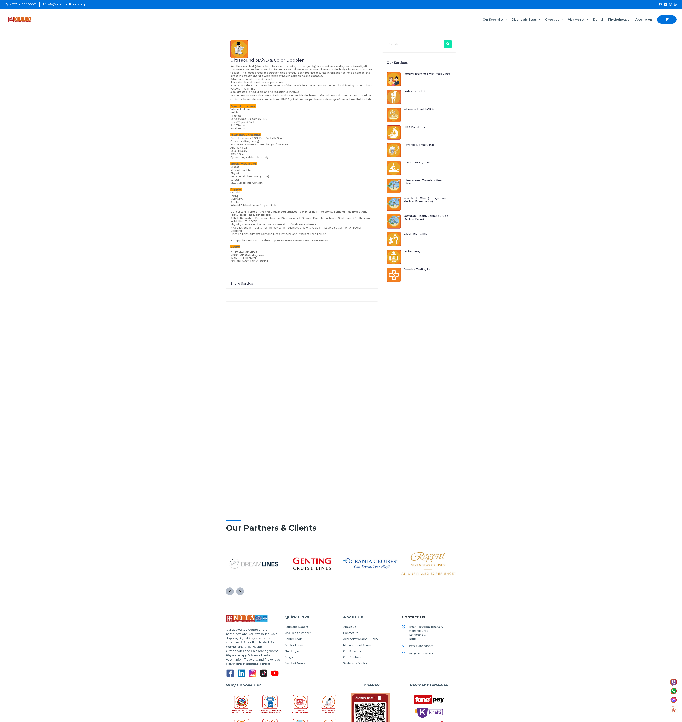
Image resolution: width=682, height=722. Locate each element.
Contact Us (350, 633)
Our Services (352, 651)
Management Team (357, 645)
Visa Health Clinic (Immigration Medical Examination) (425, 199)
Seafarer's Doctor (355, 663)
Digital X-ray (412, 251)
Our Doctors (352, 657)
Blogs (289, 657)
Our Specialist (493, 19)
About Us (349, 627)
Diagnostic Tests (524, 19)
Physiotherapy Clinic (417, 162)
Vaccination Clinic (415, 233)
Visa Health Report (298, 633)
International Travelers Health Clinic (424, 182)
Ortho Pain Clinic (415, 91)
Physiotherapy (618, 19)
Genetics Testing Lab (418, 269)
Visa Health (576, 19)
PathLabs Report (296, 627)
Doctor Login (294, 645)
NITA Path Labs (414, 127)
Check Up (552, 19)
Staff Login (292, 651)
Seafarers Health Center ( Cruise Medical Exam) (426, 217)
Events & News (295, 663)
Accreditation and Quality (360, 639)
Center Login (293, 639)
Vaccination (643, 19)
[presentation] (230, 591)
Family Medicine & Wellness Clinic (427, 73)
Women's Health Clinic (419, 109)
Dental (598, 19)
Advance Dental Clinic (419, 144)
